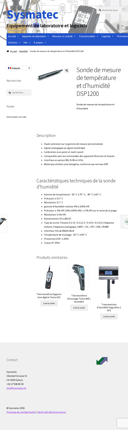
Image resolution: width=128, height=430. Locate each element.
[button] (66, 70)
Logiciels (106, 36)
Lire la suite (49, 303)
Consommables (87, 36)
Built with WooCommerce (52, 412)
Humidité (23, 51)
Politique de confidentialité (21, 412)
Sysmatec (32, 14)
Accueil (12, 36)
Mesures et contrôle (62, 36)
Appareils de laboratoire (34, 36)
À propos (38, 42)
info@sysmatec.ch (16, 388)
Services (12, 42)
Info (25, 42)
